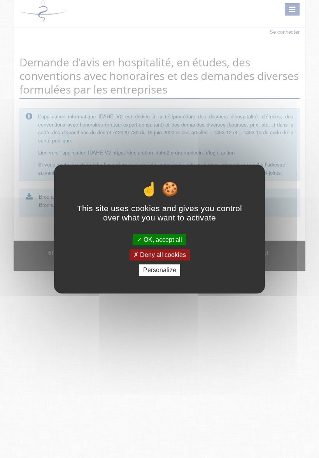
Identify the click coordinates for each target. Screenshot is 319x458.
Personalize (159, 270)
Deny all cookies (162, 255)
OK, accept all (162, 239)
